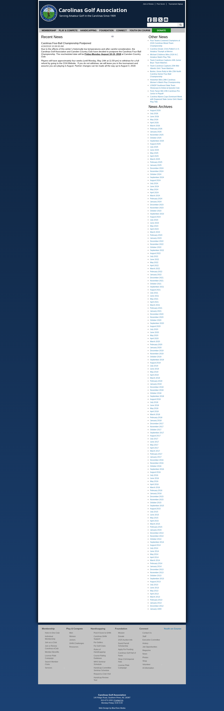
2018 (157, 387)
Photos (145, 657)
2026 (155, 110)
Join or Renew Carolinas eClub (52, 647)
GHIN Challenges (76, 643)
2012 (157, 606)
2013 (157, 569)
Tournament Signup (176, 4)
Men (71, 633)
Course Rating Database (100, 657)
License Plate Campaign (50, 657)
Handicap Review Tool (101, 678)
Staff (144, 636)
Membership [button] (49, 30)
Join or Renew (148, 4)
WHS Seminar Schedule (99, 663)
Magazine (146, 650)
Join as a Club (51, 642)
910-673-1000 (107, 700)
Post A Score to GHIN (102, 633)
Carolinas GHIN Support (100, 637)
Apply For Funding (125, 649)
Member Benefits (52, 652)
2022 (157, 241)
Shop (144, 661)
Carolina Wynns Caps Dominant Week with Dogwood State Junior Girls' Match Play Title (166, 99)
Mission (121, 633)
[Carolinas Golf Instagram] (155, 21)
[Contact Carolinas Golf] (166, 21)
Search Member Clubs (51, 663)
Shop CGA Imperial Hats (126, 660)
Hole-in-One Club (52, 633)
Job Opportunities (149, 647)
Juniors (72, 640)
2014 (157, 533)
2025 (157, 135)
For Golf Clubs (100, 646)
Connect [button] (121, 30)
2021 (157, 278)
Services (48, 668)
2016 (157, 460)
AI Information (148, 668)
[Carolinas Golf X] (161, 21)
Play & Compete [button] (68, 30)
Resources (73, 647)
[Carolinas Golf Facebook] (150, 21)
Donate (161, 30)
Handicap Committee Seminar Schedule (102, 669)
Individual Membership (50, 637)
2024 (157, 168)
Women (72, 636)
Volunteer (146, 664)
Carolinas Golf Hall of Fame (127, 654)
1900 (156, 609)
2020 (157, 314)
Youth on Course (140, 30)
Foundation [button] (106, 30)
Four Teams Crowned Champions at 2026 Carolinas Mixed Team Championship (165, 43)
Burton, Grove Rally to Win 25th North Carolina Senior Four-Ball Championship (165, 74)
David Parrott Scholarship (123, 644)
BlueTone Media (118, 708)
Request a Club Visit (102, 674)
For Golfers (98, 642)
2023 (157, 205)
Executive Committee (151, 640)
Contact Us (147, 633)
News (144, 654)
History (145, 643)
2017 (157, 424)
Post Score (161, 4)
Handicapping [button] (88, 30)
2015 (157, 496)
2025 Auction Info (125, 640)
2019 (157, 351)
